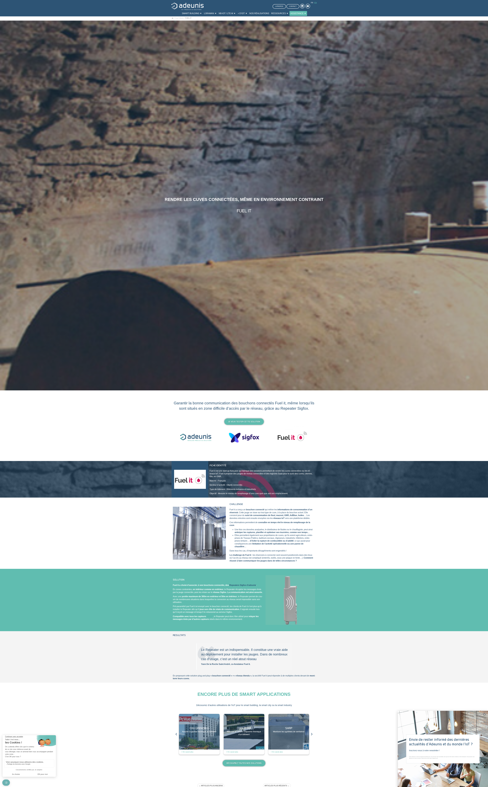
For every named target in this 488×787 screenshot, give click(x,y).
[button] (484, 714)
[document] (244, 393)
